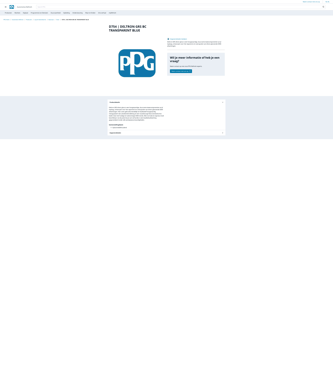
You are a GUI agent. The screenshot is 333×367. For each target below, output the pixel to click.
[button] (166, 102)
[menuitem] (8, 13)
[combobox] (180, 7)
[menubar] (60, 13)
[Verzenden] (323, 7)
